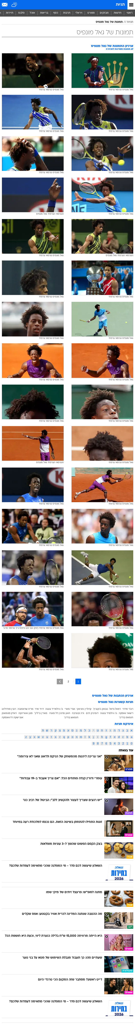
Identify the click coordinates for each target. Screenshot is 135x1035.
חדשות (117, 13)
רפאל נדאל (115, 708)
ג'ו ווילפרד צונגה (108, 713)
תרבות (66, 13)
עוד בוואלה (126, 750)
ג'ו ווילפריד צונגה (54, 708)
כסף (55, 13)
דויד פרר (39, 708)
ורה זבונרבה (78, 713)
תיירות (9, 13)
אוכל (32, 13)
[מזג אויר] (14, 4)
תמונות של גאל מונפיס (109, 22)
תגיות (120, 5)
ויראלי (78, 13)
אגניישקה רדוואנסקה (12, 717)
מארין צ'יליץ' (40, 713)
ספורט (91, 13)
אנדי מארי (70, 708)
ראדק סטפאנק (9, 713)
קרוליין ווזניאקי (83, 708)
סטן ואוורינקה (25, 713)
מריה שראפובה (25, 708)
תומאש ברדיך (71, 717)
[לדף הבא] (60, 681)
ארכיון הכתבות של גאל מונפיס (112, 695)
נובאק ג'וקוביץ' (100, 708)
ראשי (130, 13)
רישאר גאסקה (126, 713)
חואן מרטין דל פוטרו (59, 713)
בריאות (44, 13)
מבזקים (104, 13)
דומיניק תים (92, 713)
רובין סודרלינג (9, 708)
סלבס (21, 13)
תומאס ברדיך (126, 717)
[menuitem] (117, 13)
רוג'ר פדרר (127, 708)
